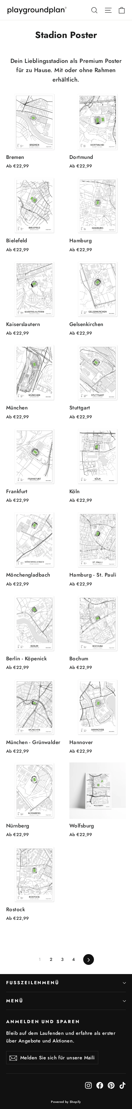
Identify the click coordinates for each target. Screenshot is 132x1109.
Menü (14, 1000)
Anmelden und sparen (43, 1021)
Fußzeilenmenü (32, 982)
